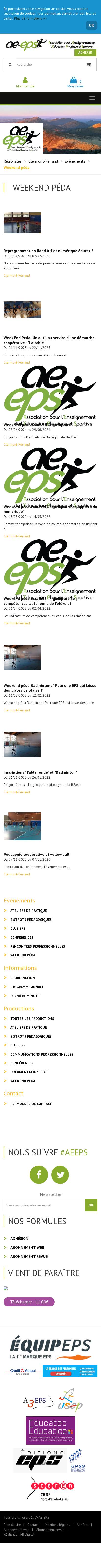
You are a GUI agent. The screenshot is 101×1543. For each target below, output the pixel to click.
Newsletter (50, 1194)
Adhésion (19, 1238)
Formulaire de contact (31, 1104)
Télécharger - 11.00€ (29, 1302)
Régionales (13, 161)
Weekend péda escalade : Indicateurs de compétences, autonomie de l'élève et (39, 601)
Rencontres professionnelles (37, 946)
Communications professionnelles (41, 1054)
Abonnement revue (29, 1256)
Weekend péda (22, 955)
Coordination (22, 978)
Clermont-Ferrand (43, 161)
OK (91, 25)
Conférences (21, 937)
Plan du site (12, 1524)
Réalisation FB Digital (19, 1534)
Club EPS (17, 928)
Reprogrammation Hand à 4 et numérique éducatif (48, 250)
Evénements (75, 161)
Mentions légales (57, 1524)
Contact (32, 1524)
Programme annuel (27, 987)
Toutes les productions (32, 1018)
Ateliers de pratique (28, 910)
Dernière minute (25, 996)
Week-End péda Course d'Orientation (36, 424)
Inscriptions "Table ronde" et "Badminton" (40, 772)
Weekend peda (22, 1081)
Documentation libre (29, 1072)
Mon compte (25, 86)
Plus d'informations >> (30, 18)
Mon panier (75, 83)
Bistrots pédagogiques (31, 919)
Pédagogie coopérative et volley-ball (36, 854)
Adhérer (85, 52)
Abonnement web (27, 1247)
